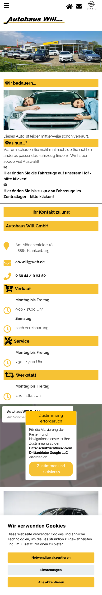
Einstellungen (51, 570)
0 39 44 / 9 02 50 (30, 275)
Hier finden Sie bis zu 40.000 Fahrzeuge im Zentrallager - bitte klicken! (42, 194)
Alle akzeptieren (51, 582)
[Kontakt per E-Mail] (79, 5)
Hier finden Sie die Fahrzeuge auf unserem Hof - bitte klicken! (48, 176)
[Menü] (6, 5)
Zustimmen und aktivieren (51, 468)
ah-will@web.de (30, 262)
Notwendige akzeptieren (51, 557)
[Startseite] (69, 5)
